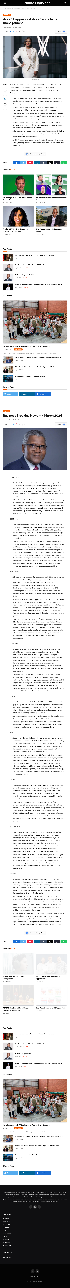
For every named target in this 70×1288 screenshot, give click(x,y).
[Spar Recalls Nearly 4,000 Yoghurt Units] (51, 995)
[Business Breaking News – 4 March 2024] (35, 449)
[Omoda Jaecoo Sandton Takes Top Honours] (8, 378)
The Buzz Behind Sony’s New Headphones (13, 977)
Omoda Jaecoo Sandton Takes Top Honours (30, 376)
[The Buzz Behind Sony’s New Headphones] (18, 963)
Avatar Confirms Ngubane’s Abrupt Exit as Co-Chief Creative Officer (38, 285)
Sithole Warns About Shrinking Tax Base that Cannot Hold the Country (39, 358)
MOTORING (6, 1242)
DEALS (5, 1236)
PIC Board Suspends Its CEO (24, 275)
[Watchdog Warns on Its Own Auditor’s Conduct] (18, 185)
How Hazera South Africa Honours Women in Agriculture (26, 346)
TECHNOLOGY (7, 1245)
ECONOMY (6, 1239)
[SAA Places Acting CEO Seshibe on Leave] (51, 216)
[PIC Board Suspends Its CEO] (8, 277)
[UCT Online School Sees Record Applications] (51, 963)
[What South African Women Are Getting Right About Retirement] (8, 369)
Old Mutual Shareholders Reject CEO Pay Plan (30, 265)
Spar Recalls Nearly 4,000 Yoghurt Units (51, 1008)
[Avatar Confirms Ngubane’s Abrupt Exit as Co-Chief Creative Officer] (8, 287)
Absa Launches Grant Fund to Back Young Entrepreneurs (34, 255)
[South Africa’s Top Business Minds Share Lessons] (51, 185)
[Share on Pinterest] (16, 31)
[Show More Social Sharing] (23, 31)
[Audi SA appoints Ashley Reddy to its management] (35, 57)
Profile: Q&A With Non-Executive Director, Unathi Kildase (15, 230)
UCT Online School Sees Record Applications (48, 977)
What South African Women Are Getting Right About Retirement (37, 367)
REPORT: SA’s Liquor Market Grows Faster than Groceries (16, 1009)
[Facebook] (5, 89)
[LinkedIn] (5, 99)
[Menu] (5, 3)
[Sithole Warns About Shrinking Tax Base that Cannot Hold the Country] (8, 360)
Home (4, 8)
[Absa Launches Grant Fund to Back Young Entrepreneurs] (8, 257)
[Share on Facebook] (10, 31)
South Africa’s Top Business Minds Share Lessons (51, 199)
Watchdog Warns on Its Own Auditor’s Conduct (17, 199)
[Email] (5, 103)
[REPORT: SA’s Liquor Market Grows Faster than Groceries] (18, 995)
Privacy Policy (35, 1277)
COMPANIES (6, 1225)
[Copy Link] (19, 31)
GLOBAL (5, 1230)
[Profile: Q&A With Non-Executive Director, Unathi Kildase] (18, 216)
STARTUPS (6, 1228)
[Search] (65, 3)
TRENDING (6, 411)
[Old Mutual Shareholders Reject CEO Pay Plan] (8, 267)
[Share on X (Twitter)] (13, 31)
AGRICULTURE (18, 349)
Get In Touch (7, 1257)
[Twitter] (5, 94)
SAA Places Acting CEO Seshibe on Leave (49, 230)
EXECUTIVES (7, 14)
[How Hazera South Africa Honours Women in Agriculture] (35, 322)
